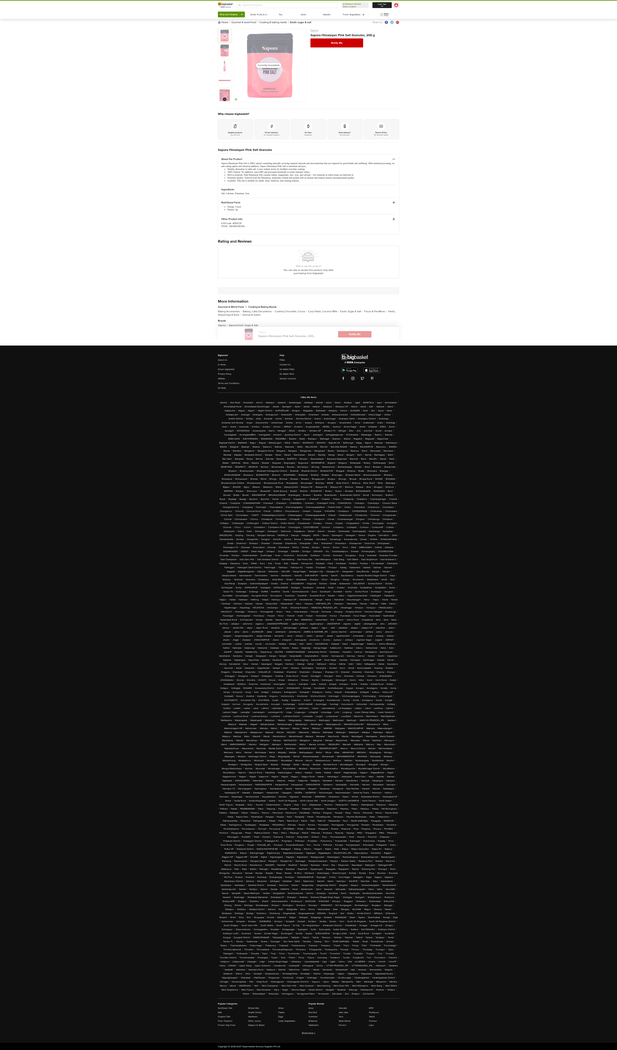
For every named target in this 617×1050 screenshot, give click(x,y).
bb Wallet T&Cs (287, 374)
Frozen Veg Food (226, 1025)
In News (222, 364)
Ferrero (342, 1025)
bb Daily (222, 388)
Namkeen (253, 1016)
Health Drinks (255, 1012)
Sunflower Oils (225, 1008)
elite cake (343, 1012)
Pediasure (374, 1012)
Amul (310, 1008)
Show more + (308, 1032)
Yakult (372, 1016)
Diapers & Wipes (256, 1025)
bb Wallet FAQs (287, 369)
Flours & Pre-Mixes (375, 311)
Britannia (312, 1021)
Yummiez (312, 1016)
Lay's (371, 1025)
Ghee (281, 1008)
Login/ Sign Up (382, 5)
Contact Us (285, 364)
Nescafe (343, 1008)
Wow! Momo (345, 1021)
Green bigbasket (226, 369)
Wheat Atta (253, 1008)
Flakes (281, 1012)
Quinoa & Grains (251, 314)
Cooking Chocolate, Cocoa (291, 311)
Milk (220, 1012)
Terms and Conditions (228, 383)
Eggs (280, 1016)
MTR (371, 1008)
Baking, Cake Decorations (258, 311)
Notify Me (337, 43)
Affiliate (221, 378)
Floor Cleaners (225, 1021)
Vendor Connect (288, 378)
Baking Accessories (229, 311)
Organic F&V (224, 1016)
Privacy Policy (224, 374)
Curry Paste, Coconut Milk (323, 311)
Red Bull (312, 1012)
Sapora (314, 30)
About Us (222, 360)
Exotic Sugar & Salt (351, 311)
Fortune (373, 1021)
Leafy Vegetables (286, 1021)
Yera (341, 1016)
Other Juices (254, 1021)
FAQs (282, 360)
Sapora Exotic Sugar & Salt (243, 325)
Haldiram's (313, 1025)
